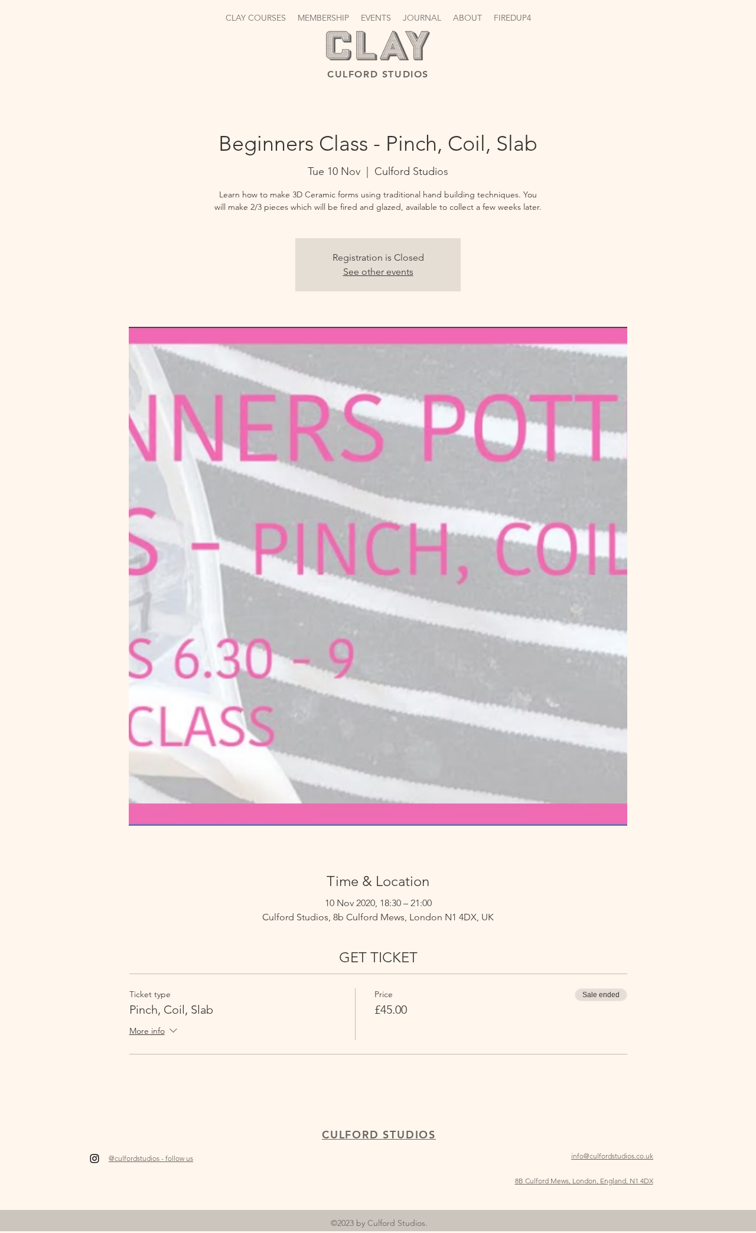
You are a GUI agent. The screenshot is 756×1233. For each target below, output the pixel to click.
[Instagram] (94, 1158)
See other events (378, 271)
